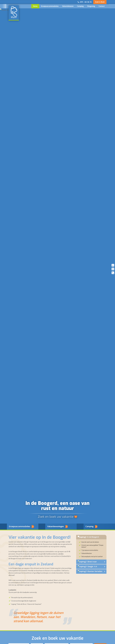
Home (35, 6)
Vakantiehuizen (67, 6)
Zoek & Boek (100, 2)
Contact (102, 6)
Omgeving (91, 6)
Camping (80, 6)
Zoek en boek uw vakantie (56, 516)
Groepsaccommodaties (50, 6)
